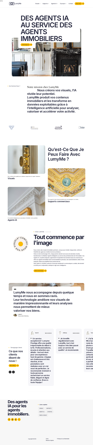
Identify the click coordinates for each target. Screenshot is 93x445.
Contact (71, 3)
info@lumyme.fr (70, 411)
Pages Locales (43, 415)
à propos (49, 411)
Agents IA (53, 3)
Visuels (37, 3)
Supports (45, 3)
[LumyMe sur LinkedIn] (15, 419)
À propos (62, 3)
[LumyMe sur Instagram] (12, 419)
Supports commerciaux (59, 201)
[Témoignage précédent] (10, 372)
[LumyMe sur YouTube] (19, 419)
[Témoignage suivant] (13, 372)
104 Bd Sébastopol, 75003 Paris (74, 415)
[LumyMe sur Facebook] (9, 419)
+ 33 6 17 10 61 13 (70, 413)
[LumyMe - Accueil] (15, 3)
